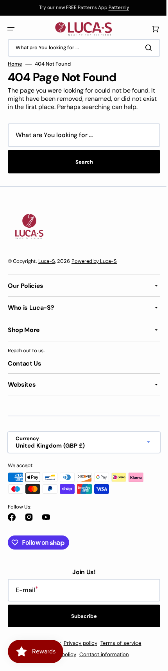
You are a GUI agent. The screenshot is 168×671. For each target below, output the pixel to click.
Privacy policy (77, 643)
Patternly (115, 7)
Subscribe (81, 616)
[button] (11, 28)
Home (15, 64)
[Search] (144, 47)
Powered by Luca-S (94, 261)
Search (81, 162)
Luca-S (46, 261)
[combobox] (81, 48)
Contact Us (24, 363)
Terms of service (117, 643)
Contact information (101, 654)
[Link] (81, 8)
